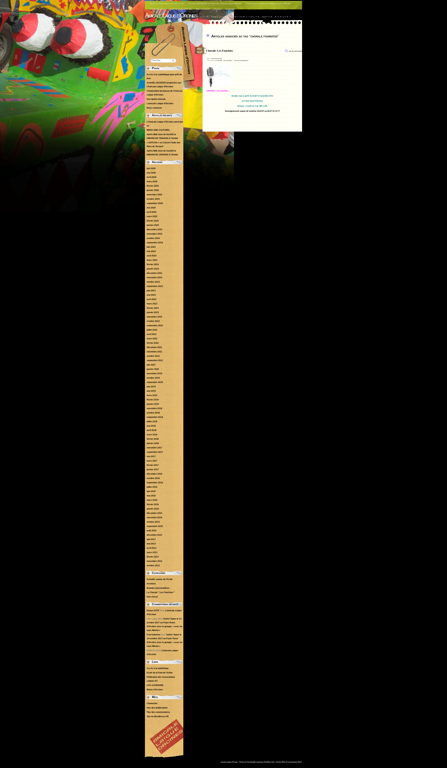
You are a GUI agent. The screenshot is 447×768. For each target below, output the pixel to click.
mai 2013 (151, 543)
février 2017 (153, 465)
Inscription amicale (157, 9)
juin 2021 (151, 365)
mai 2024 (151, 251)
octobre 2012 (153, 565)
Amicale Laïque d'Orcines (171, 15)
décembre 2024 (154, 229)
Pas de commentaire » (241, 60)
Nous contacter (203, 9)
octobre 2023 (153, 282)
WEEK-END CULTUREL (158, 130)
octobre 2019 (153, 378)
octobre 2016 (153, 478)
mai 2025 (151, 207)
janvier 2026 (153, 190)
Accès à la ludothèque (158, 668)
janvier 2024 (153, 269)
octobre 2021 (153, 356)
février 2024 (153, 264)
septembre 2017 (155, 452)
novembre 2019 (154, 373)
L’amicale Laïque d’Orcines (181, 9)
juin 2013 (151, 539)
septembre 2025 (155, 203)
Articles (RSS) (280, 762)
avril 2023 (151, 299)
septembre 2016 (155, 482)
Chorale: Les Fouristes (219, 50)
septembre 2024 (155, 242)
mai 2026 (151, 173)
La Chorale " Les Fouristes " (224, 60)
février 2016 (153, 504)
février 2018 (153, 439)
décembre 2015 (154, 513)
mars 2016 (152, 500)
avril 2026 (151, 177)
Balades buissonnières (158, 588)
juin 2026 (151, 168)
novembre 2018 (154, 408)
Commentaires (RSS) (294, 762)
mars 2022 (152, 338)
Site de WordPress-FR (158, 716)
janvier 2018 (153, 443)
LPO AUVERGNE (155, 685)
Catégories (230, 9)
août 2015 (151, 530)
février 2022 (153, 343)
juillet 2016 (152, 487)
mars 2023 (152, 303)
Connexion (152, 703)
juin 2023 (151, 290)
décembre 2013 (154, 535)
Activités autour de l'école (160, 579)
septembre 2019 (155, 382)
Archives (217, 9)
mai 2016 (151, 495)
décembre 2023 (154, 273)
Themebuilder (251, 762)
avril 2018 (151, 430)
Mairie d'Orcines (155, 689)
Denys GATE (153, 610)
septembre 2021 (155, 360)
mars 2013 (152, 552)
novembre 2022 (154, 317)
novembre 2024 (154, 234)
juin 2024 (151, 247)
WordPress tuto (269, 762)
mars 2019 (152, 395)
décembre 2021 (154, 347)
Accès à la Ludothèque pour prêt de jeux (167, 3)
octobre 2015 (153, 522)
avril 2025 (151, 212)
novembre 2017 (154, 447)
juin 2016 (151, 491)
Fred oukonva (153, 634)
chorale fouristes (216, 58)
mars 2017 (152, 461)
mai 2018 (151, 426)
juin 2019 (151, 386)
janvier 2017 (153, 469)
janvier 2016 (153, 509)
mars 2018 (152, 434)
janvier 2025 (153, 225)
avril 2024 (151, 255)
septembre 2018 (155, 417)
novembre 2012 (154, 561)
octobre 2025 (153, 199)
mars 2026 (152, 181)
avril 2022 (151, 334)
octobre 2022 (153, 321)
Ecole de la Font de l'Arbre (160, 672)
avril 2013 (151, 548)
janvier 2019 (153, 404)
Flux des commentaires (158, 712)
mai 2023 (151, 295)
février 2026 (153, 186)
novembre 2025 (154, 194)
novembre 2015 (154, 517)
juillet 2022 (152, 330)
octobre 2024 (153, 238)
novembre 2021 (154, 351)
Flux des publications (157, 708)
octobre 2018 (153, 413)
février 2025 (153, 221)
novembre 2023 (154, 277)
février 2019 (153, 399)
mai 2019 (151, 391)
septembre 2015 (155, 526)
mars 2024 (152, 260)
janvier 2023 (153, 312)
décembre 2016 (154, 474)
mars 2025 (152, 216)
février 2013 (153, 557)
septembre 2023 (155, 286)
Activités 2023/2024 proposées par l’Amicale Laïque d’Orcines (215, 3)
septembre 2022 (155, 325)
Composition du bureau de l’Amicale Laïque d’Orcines (268, 3)
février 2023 (153, 308)
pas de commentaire (296, 51)
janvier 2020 (153, 369)
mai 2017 (151, 456)
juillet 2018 (152, 421)
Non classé (152, 597)
